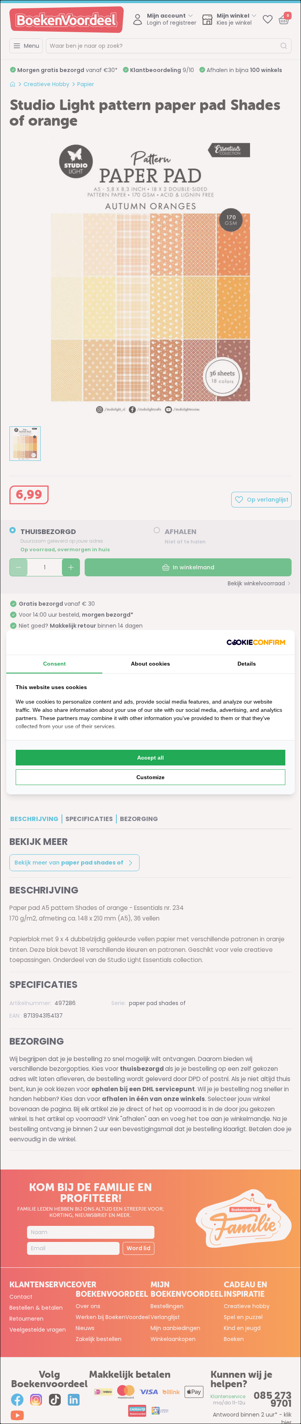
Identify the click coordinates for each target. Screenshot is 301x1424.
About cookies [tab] (150, 664)
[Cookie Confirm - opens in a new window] (256, 642)
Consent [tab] (54, 664)
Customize (150, 777)
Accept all (150, 757)
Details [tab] (247, 664)
